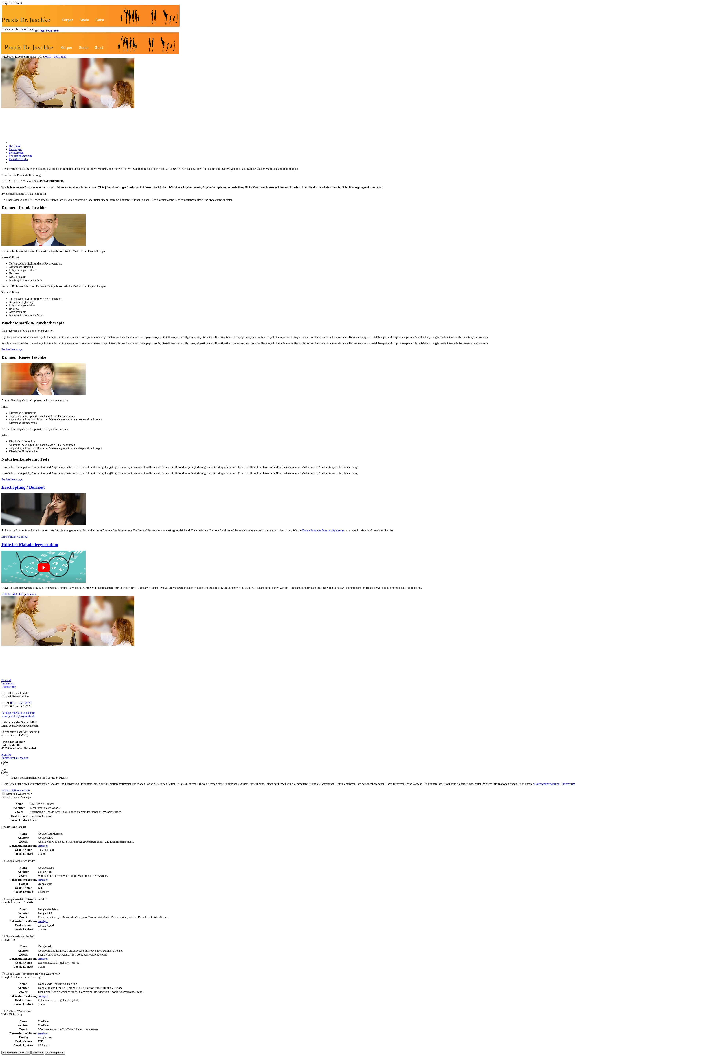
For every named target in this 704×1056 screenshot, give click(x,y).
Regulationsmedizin (20, 155)
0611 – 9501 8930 (55, 56)
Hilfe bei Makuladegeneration (29, 544)
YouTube (11, 1011)
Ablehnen (38, 1052)
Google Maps (14, 860)
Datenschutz (8, 686)
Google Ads (13, 936)
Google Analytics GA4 (19, 899)
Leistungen (15, 149)
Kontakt (6, 680)
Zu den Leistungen (12, 349)
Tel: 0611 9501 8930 (47, 30)
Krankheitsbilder (18, 159)
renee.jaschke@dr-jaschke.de (18, 716)
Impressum (7, 683)
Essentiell (11, 793)
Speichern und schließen (16, 1052)
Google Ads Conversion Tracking (25, 973)
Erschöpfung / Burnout (23, 487)
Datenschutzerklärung (547, 783)
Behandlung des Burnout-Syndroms (323, 530)
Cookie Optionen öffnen (15, 790)
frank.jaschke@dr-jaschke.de (18, 712)
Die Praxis (15, 146)
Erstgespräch (16, 152)
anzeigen (43, 845)
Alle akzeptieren (54, 1052)
